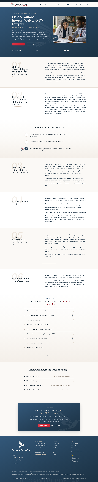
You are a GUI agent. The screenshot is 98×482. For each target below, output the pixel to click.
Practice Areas (39, 4)
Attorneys (47, 4)
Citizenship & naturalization (41, 445)
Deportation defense (39, 452)
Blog (56, 4)
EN (67, 4)
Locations (52, 4)
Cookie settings (48, 478)
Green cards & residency (40, 447)
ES (69, 4)
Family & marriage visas (40, 443)
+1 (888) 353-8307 (83, 1)
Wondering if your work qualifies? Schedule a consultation (49, 355)
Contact (59, 4)
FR (74, 4)
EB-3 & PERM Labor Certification (49, 262)
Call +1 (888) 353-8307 (55, 425)
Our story (55, 445)
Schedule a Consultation (82, 4)
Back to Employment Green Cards (34, 44)
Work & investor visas (39, 450)
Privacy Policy (43, 478)
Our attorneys (56, 443)
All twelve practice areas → (40, 454)
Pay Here (16, 463)
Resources (55, 450)
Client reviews (56, 447)
